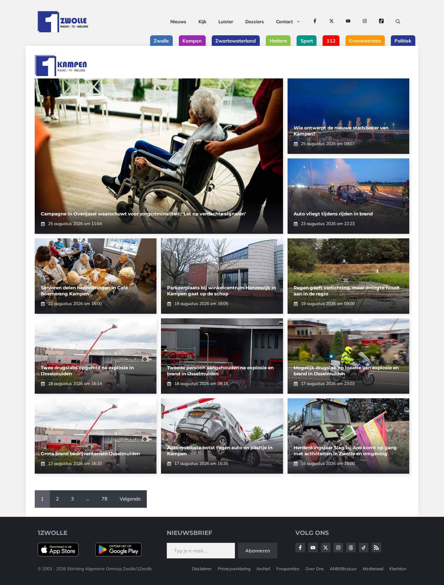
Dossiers (254, 21)
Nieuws (178, 21)
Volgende (130, 499)
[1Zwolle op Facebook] (315, 21)
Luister (225, 21)
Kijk (202, 21)
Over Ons (314, 568)
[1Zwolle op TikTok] (381, 21)
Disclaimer (202, 568)
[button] (398, 21)
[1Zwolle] (63, 21)
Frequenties (287, 568)
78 (104, 499)
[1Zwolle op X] (331, 21)
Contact (284, 21)
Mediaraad (373, 568)
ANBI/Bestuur (343, 568)
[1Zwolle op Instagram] (364, 21)
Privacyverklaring (234, 568)
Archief (263, 568)
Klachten (397, 568)
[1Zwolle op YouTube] (348, 21)
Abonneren (257, 551)
